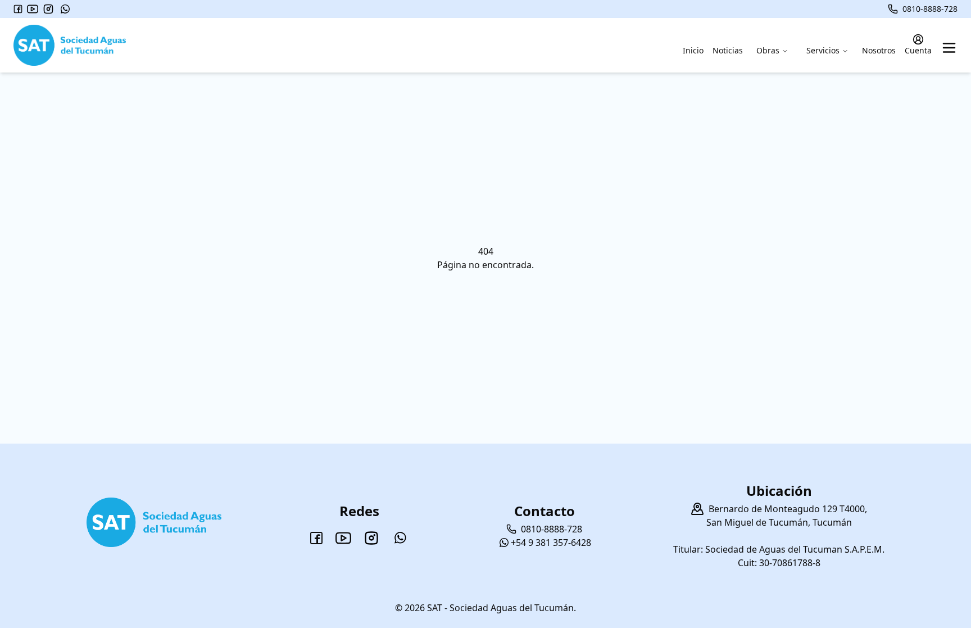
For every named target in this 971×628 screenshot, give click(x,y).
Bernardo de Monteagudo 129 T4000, (788, 509)
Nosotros (879, 50)
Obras (767, 50)
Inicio (693, 50)
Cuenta (918, 50)
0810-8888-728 (930, 8)
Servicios (823, 50)
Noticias (728, 50)
